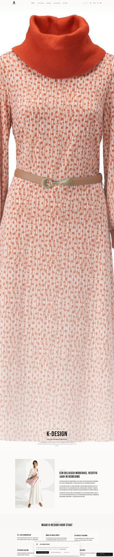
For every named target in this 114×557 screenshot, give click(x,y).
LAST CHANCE (41, 3)
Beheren (66, 552)
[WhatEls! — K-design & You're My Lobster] (14, 3)
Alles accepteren (43, 552)
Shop (32, 3)
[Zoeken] (83, 3)
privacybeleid (63, 549)
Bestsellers (57, 3)
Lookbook (48, 3)
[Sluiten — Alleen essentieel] (77, 544)
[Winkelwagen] (90, 3)
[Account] (88, 3)
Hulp (94, 2)
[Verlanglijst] (85, 3)
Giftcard (65, 3)
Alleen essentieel (56, 552)
